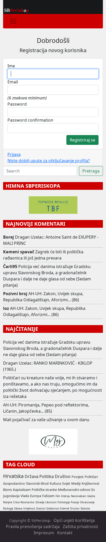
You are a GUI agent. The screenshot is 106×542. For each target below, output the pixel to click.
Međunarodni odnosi (74, 489)
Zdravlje (40, 502)
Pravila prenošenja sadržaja (33, 526)
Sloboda (85, 508)
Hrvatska (13, 476)
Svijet (66, 483)
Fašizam (48, 495)
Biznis (7, 489)
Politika (46, 476)
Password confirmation (30, 120)
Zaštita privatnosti (80, 526)
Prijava (14, 154)
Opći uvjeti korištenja (74, 520)
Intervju (65, 496)
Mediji (76, 483)
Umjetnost (29, 508)
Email (12, 82)
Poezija (75, 502)
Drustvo (75, 508)
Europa (35, 495)
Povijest (78, 476)
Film (58, 496)
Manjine (7, 502)
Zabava (18, 508)
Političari (91, 476)
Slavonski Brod (37, 483)
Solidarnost (52, 508)
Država (31, 476)
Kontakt (65, 533)
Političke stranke (44, 489)
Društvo (62, 476)
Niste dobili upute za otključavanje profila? (48, 160)
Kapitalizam (22, 489)
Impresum (44, 533)
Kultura (55, 483)
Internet (64, 508)
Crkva (16, 502)
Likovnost (50, 502)
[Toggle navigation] (13, 21)
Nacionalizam (78, 496)
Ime (11, 66)
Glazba (91, 496)
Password (17, 104)
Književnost (90, 483)
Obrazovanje (87, 502)
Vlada (25, 495)
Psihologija (63, 502)
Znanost (40, 508)
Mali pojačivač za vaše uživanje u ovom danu (46, 419)
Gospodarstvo (14, 483)
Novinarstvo (27, 502)
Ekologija (8, 508)
